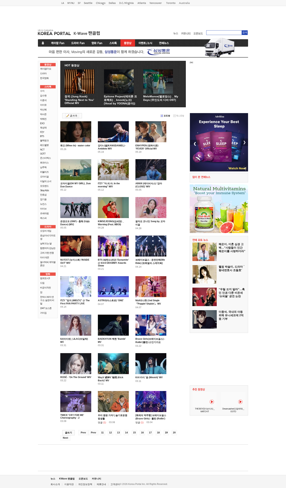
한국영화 (44, 78)
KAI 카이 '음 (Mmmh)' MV (149, 377)
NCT (42, 149)
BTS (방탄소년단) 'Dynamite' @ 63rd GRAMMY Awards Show (113, 262)
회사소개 (55, 484)
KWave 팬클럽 (67, 478)
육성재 (43, 127)
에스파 (43, 218)
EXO (42, 123)
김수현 (43, 95)
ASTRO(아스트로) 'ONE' (111, 300)
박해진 (43, 119)
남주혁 (43, 167)
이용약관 (69, 484)
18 (158, 432)
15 (134, 432)
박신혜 (43, 109)
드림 (42, 283)
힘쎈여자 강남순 (47, 248)
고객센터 (115, 484)
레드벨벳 (44, 145)
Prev (83, 432)
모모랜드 (44, 186)
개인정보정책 (85, 484)
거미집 (43, 313)
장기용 (43, 199)
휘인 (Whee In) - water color (75, 145)
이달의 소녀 (45, 181)
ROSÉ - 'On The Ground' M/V (75, 377)
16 (142, 432)
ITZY (42, 132)
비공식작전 (45, 287)
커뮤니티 (96, 478)
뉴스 (53, 478)
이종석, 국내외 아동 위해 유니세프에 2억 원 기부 (231, 315)
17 (150, 432)
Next (65, 437)
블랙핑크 (44, 140)
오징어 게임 (45, 231)
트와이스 (44, 162)
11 (102, 432)
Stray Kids (44, 190)
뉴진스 (43, 204)
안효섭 (43, 194)
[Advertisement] (143, 16)
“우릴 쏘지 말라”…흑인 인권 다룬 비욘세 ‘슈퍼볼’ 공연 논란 (232, 293)
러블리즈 (44, 172)
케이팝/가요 (45, 68)
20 (174, 432)
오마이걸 (44, 176)
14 (126, 432)
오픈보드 (83, 478)
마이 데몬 (44, 257)
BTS (42, 136)
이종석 (43, 100)
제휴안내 (101, 484)
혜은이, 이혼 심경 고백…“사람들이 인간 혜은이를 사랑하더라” (232, 248)
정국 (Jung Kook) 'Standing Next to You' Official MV (79, 100)
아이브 (43, 208)
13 (118, 432)
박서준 (43, 114)
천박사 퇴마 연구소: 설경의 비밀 (47, 300)
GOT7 (43, 153)
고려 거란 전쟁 (47, 252)
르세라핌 (44, 213)
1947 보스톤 (46, 308)
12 (110, 432)
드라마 (43, 73)
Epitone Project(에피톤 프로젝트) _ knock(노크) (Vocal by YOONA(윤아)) (120, 100)
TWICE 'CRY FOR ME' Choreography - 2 (72, 416)
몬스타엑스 (45, 158)
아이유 (43, 105)
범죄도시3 (45, 278)
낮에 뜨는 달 (46, 243)
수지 (42, 91)
